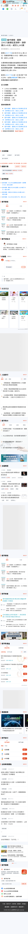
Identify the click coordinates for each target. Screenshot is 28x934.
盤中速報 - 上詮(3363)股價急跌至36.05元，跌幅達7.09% (14, 280)
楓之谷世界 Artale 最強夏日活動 (23, 317)
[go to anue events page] (21, 6)
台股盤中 (11, 35)
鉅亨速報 (5, 35)
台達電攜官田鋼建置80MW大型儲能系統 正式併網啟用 (13, 317)
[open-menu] (1, 5)
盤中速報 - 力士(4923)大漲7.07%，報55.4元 (14, 197)
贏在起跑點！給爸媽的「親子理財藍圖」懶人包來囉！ (14, 163)
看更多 (24, 201)
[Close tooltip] (23, 12)
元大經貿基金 (4, 673)
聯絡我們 (21, 907)
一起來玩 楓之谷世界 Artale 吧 (14, 298)
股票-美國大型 (9, 660)
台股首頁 (17, 166)
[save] (20, 9)
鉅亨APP (9, 904)
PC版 (4, 904)
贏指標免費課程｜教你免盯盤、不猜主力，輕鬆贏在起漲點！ (16, 219)
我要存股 (24, 166)
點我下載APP (19, 131)
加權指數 (14, 77)
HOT (8, 211)
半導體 (7, 758)
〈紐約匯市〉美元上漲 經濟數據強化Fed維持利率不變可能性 (4, 317)
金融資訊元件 (14, 907)
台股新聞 (9, 481)
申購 (25, 666)
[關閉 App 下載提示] (1, 2)
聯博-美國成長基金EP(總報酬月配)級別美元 (11, 657)
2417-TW (8, 53)
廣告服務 (7, 907)
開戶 (25, 658)
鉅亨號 (14, 904)
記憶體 (7, 750)
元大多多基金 (4, 679)
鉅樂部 (19, 904)
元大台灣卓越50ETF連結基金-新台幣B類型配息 (11, 665)
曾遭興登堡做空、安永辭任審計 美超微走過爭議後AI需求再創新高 (4, 298)
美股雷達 (9, 470)
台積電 (7, 754)
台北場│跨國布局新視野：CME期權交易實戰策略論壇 (16, 226)
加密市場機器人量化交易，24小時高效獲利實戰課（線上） (16, 233)
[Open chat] (25, 9)
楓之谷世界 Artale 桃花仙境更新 (23, 298)
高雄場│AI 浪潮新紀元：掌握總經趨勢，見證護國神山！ (16, 212)
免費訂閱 (24, 883)
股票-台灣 (8, 668)
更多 (25, 379)
